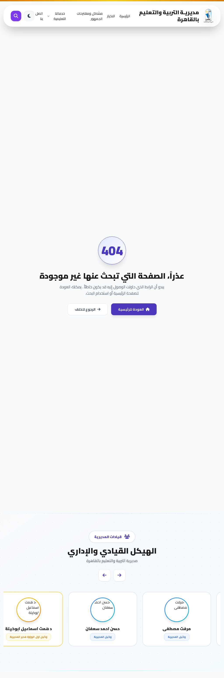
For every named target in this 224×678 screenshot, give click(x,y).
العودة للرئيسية (131, 309)
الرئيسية (124, 16)
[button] (119, 575)
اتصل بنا (39, 16)
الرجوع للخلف (85, 309)
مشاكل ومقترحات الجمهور (90, 16)
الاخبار (111, 16)
